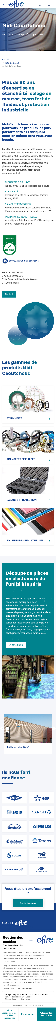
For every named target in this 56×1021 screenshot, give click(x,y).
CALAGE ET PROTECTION (18, 204)
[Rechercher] (40, 4)
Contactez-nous (28, 903)
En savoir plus (16, 645)
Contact (9, 294)
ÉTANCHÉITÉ (11, 191)
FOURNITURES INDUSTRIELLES (21, 216)
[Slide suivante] (54, 728)
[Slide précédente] (2, 728)
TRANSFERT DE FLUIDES (17, 182)
